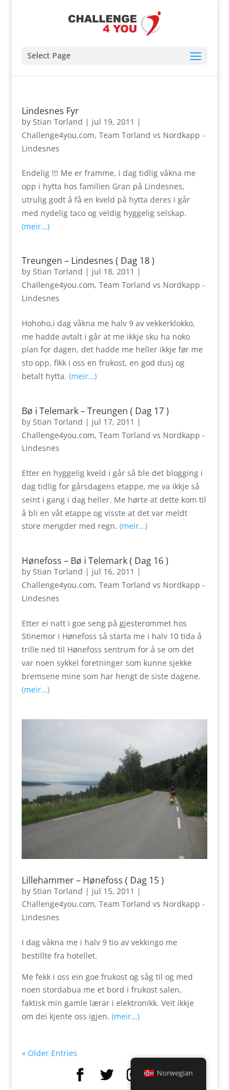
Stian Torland (58, 121)
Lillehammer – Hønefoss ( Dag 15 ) (93, 880)
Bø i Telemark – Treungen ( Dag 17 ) (95, 411)
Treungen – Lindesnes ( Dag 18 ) (88, 260)
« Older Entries (49, 1053)
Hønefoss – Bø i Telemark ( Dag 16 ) (95, 560)
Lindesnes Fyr (50, 111)
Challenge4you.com (58, 135)
